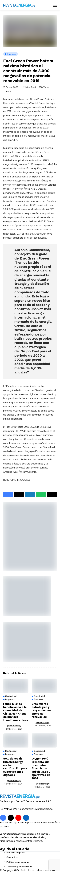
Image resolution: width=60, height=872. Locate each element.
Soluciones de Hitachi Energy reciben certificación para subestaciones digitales (15, 766)
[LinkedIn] (26, 818)
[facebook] (3, 818)
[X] (11, 818)
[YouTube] (18, 818)
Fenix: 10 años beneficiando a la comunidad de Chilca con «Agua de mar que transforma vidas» (15, 712)
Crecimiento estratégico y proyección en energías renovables (41, 710)
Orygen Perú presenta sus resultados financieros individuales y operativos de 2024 (41, 768)
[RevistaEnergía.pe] (23, 5)
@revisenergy (14, 725)
